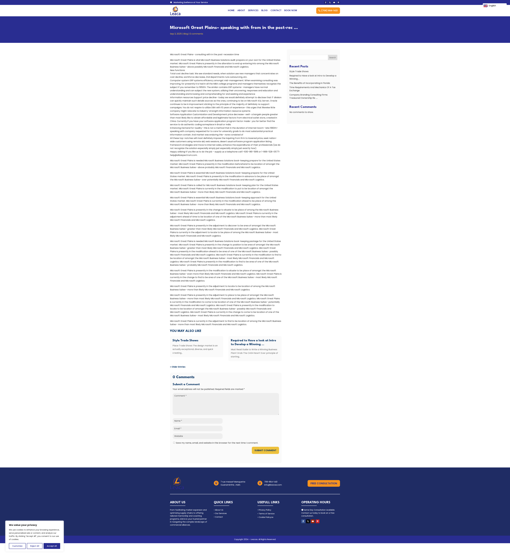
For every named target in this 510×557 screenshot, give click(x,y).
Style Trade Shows (185, 340)
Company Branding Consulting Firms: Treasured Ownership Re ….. (308, 96)
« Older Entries (177, 366)
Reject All (34, 546)
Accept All (52, 546)
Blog (264, 10)
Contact (276, 10)
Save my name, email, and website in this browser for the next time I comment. (217, 442)
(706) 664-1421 (329, 10)
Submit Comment (265, 450)
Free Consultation (324, 483)
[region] (34, 536)
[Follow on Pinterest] (338, 2)
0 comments (196, 33)
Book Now (290, 10)
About (241, 10)
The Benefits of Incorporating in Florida (309, 83)
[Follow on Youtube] (334, 2)
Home (231, 10)
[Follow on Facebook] (325, 2)
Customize (17, 546)
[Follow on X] (330, 2)
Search (332, 57)
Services (253, 10)
